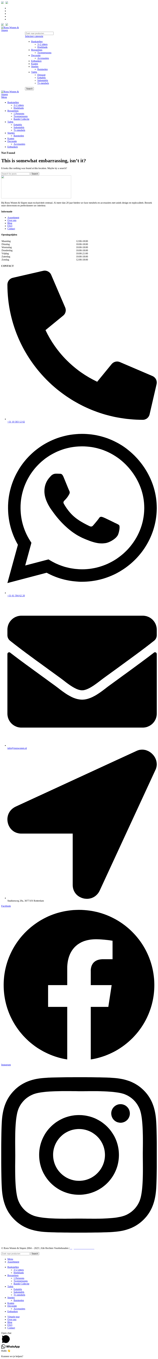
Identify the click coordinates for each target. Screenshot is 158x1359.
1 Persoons (19, 113)
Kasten (34, 63)
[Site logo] (12, 30)
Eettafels (41, 77)
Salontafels (42, 80)
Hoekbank (42, 47)
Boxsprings (36, 50)
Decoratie (36, 55)
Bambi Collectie (21, 119)
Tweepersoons (44, 52)
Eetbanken (36, 61)
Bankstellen (37, 41)
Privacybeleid (102, 1248)
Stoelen (34, 66)
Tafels (34, 72)
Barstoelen (42, 69)
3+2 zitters (42, 44)
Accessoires (43, 58)
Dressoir (41, 75)
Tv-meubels (43, 83)
